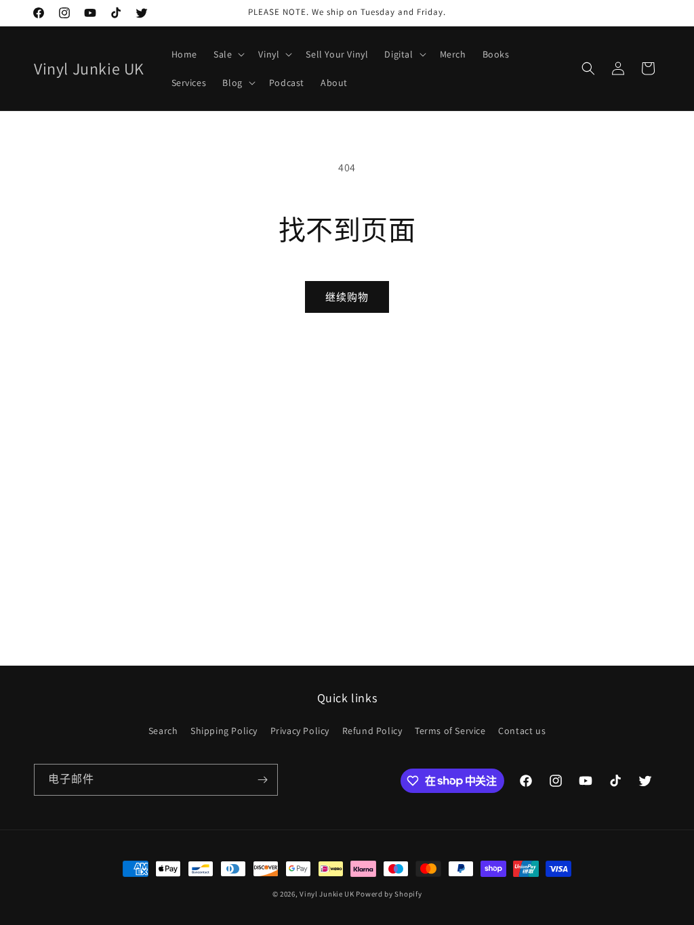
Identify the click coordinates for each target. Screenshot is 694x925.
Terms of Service (450, 731)
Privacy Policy (299, 731)
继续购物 (347, 297)
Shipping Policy (224, 731)
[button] (227, 54)
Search (163, 731)
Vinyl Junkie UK (327, 894)
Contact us (522, 731)
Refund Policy (372, 731)
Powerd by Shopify (389, 894)
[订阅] (262, 780)
